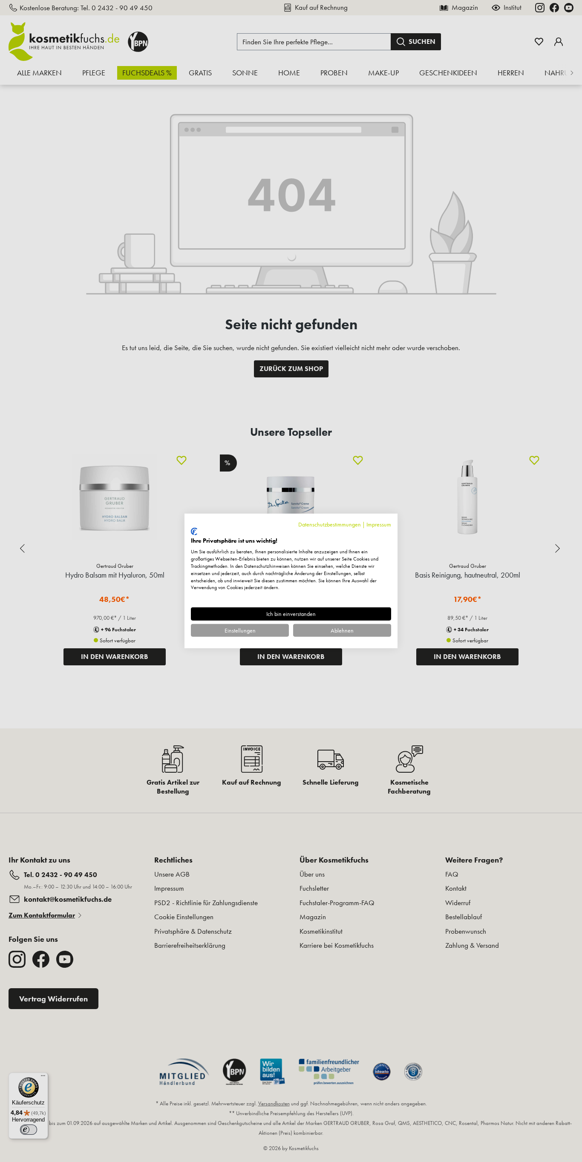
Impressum (378, 524)
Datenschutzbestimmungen (329, 524)
